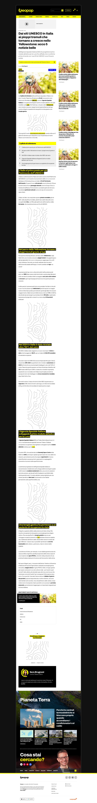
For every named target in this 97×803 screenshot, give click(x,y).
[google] (30, 799)
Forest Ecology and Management (26, 611)
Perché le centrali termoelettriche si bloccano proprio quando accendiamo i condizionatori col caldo (65, 718)
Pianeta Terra (39, 16)
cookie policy (53, 786)
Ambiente (49, 770)
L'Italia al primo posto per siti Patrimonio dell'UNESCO (35, 147)
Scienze (30, 16)
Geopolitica (55, 16)
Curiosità (31, 770)
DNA (38, 537)
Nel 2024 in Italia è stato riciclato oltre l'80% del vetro (34, 155)
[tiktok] (66, 777)
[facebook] (75, 777)
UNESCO (21, 614)
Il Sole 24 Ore (22, 616)
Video (26, 770)
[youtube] (72, 777)
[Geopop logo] (25, 10)
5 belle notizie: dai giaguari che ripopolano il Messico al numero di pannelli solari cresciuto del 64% (68, 135)
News (21, 770)
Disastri (55, 770)
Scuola (37, 770)
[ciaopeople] (73, 799)
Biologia (43, 770)
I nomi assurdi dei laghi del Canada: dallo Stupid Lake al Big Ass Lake (26, 740)
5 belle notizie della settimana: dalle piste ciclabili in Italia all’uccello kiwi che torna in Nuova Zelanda (68, 106)
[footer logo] (32, 777)
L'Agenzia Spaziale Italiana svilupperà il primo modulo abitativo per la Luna (34, 159)
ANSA (21, 622)
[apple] (23, 799)
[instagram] (69, 777)
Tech (62, 16)
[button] (77, 10)
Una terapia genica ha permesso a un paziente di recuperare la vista (36, 164)
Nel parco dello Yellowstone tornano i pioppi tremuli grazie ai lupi (37, 151)
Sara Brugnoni (37, 672)
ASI (20, 619)
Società (74, 16)
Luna (33, 447)
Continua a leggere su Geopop (37, 637)
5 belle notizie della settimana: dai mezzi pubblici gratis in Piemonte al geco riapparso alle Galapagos (68, 77)
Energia (47, 16)
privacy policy (54, 784)
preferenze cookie (54, 793)
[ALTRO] (23, 683)
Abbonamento (22, 16)
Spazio (67, 16)
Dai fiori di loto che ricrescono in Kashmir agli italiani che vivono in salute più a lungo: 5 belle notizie (68, 164)
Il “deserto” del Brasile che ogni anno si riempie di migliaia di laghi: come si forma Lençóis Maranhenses (41, 741)
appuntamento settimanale (37, 133)
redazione (53, 791)
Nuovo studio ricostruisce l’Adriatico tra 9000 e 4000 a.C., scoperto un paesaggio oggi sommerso (70, 741)
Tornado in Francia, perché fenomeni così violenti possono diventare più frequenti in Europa (55, 741)
